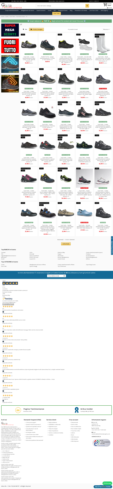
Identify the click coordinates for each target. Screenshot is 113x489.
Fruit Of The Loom (34, 257)
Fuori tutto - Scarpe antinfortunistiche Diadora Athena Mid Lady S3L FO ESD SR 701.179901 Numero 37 (84, 193)
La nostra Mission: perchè (8, 454)
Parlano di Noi (5, 459)
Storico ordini (74, 424)
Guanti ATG (32, 259)
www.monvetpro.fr (5, 465)
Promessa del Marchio (7, 452)
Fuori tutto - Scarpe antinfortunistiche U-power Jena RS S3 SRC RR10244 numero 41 (29, 93)
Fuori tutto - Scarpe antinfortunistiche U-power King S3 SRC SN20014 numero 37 (103, 160)
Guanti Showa (61, 259)
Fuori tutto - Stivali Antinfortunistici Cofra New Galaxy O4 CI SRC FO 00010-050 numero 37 (103, 59)
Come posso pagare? (31, 422)
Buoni (72, 435)
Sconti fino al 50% (112, 247)
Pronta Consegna (37, 29)
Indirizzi (73, 433)
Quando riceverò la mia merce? (33, 424)
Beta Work (3, 257)
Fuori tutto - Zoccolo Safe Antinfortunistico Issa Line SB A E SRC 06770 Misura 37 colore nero (84, 59)
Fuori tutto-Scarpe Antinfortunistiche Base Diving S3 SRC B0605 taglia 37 (84, 93)
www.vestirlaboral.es (6, 478)
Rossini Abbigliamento (63, 257)
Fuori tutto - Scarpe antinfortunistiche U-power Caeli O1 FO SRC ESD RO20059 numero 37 (29, 193)
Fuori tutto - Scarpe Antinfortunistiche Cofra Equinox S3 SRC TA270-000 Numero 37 (29, 227)
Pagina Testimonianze (7, 460)
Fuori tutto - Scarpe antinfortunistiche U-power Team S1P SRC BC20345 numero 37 (47, 93)
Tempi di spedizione (53, 430)
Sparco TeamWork (34, 255)
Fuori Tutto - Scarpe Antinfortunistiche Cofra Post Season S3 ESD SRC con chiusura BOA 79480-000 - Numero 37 (66, 59)
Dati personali (74, 422)
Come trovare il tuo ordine (32, 434)
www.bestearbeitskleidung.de (8, 472)
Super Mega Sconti (90, 264)
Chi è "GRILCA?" (6, 451)
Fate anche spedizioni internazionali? (34, 440)
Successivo (11, 304)
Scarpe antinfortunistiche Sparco (94, 252)
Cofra (31, 252)
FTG (2, 254)
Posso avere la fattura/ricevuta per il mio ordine (34, 437)
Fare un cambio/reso (76, 426)
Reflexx (88, 259)
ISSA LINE (32, 254)
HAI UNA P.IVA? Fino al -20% (18, 1)
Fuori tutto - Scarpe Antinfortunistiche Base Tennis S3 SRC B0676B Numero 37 (29, 59)
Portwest (88, 254)
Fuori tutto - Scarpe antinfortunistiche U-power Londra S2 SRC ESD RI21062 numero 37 (28, 160)
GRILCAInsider (74, 439)
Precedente (5, 304)
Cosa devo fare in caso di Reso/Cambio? (32, 429)
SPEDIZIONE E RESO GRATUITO (56, 1)
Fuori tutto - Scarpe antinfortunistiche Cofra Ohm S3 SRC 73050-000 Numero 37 (65, 160)
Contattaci (51, 435)
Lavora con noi (5, 462)
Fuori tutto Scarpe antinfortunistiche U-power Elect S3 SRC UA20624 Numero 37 (47, 160)
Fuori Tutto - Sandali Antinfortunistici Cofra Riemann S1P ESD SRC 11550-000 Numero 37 (84, 160)
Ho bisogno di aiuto (30, 432)
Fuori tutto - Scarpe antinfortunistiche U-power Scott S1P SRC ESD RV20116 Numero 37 (103, 126)
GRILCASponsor (75, 441)
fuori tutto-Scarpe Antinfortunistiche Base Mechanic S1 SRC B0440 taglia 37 (28, 126)
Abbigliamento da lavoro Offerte (38, 264)
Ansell (2, 259)
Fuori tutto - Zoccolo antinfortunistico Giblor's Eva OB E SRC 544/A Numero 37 (84, 226)
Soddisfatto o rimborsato (55, 424)
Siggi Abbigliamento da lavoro (8, 255)
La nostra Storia (6, 456)
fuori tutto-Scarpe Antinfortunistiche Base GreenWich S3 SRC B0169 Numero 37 (103, 93)
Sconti (2, 264)
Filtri (26, 29)
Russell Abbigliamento (91, 257)
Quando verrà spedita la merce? (33, 426)
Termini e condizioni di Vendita (56, 433)
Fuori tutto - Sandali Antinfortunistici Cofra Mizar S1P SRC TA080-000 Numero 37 (65, 227)
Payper (59, 254)
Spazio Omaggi (33, 266)
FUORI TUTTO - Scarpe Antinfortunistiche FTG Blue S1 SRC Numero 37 (47, 58)
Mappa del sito (5, 457)
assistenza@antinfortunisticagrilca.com (101, 434)
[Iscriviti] (64, 276)
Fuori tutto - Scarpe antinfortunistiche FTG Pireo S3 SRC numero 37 (47, 126)
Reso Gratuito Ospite (76, 428)
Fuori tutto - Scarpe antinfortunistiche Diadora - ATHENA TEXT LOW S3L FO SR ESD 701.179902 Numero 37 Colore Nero (103, 193)
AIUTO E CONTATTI (94, 1)
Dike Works (60, 255)
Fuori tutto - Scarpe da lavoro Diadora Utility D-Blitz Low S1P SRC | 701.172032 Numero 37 (47, 193)
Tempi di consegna (53, 428)
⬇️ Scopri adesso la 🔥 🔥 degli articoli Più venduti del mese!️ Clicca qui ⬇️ (56, 21)
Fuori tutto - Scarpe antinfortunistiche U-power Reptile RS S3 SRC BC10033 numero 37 (66, 93)
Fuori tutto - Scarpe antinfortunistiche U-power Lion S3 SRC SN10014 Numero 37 (103, 227)
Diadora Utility (61, 252)
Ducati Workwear (90, 255)
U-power (3, 252)
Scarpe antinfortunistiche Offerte (66, 264)
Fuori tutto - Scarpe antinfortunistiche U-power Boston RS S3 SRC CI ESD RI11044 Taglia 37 (84, 126)
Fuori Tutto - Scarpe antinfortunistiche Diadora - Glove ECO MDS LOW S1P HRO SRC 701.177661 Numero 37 (66, 193)
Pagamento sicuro (53, 426)
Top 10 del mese (62, 266)
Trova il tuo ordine (75, 430)
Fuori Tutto (4, 266)
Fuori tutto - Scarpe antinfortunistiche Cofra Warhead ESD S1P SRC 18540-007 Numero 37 (66, 126)
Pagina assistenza (53, 422)
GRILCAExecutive (75, 437)
